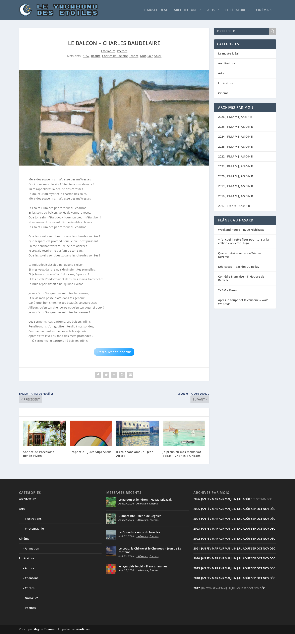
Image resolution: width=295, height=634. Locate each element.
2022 (221, 156)
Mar (215, 499)
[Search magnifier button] (272, 31)
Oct (259, 509)
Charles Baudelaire (115, 56)
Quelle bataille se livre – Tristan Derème (239, 255)
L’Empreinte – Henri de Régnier (139, 516)
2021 (221, 166)
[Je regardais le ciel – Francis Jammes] (111, 569)
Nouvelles (31, 598)
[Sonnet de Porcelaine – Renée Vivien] (44, 433)
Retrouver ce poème (114, 352)
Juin (233, 499)
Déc (272, 509)
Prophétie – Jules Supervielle (91, 452)
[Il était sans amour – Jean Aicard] (137, 433)
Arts (211, 10)
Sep (253, 509)
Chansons (31, 578)
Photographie (34, 528)
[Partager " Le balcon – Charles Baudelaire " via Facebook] (98, 375)
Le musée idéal (155, 10)
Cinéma (262, 10)
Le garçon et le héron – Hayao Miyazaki (145, 499)
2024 (221, 136)
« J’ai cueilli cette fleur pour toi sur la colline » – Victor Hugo (243, 241)
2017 (221, 206)
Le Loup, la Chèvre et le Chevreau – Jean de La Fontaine (149, 550)
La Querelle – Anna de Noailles (139, 532)
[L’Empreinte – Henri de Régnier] (111, 519)
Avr (221, 499)
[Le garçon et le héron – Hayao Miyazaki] (111, 502)
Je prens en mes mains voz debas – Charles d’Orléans (182, 453)
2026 (221, 117)
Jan (203, 499)
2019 (221, 186)
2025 (221, 127)
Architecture (185, 10)
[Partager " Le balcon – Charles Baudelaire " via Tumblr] (114, 375)
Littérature (235, 10)
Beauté (96, 56)
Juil (239, 499)
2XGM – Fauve (227, 290)
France (133, 56)
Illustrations (33, 519)
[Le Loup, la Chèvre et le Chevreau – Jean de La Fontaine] (111, 551)
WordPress (83, 629)
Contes (30, 588)
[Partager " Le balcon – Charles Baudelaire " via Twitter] (106, 375)
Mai (227, 499)
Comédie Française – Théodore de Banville (241, 278)
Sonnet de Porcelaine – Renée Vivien (40, 453)
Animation (32, 548)
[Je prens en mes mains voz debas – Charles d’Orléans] (184, 433)
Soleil (158, 56)
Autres (29, 568)
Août (246, 499)
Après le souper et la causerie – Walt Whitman (243, 302)
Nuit (143, 56)
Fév (208, 499)
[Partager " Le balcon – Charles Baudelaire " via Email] (130, 375)
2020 (221, 176)
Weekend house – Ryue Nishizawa (241, 230)
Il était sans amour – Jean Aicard (134, 453)
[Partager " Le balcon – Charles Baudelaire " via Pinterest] (122, 375)
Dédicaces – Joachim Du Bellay (238, 267)
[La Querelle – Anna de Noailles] (111, 535)
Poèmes (122, 51)
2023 (221, 146)
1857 (86, 56)
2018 (221, 196)
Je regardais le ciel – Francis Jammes (142, 566)
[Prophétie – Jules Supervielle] (91, 433)
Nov (266, 509)
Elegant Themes (44, 629)
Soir (150, 56)
